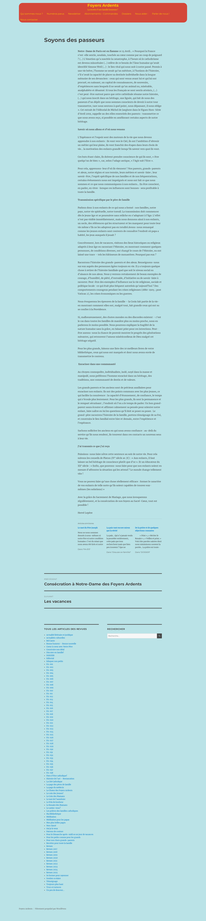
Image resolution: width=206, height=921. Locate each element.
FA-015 (49, 705)
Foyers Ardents (103, 5)
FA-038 (49, 773)
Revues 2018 (51, 852)
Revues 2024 (52, 869)
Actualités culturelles (55, 638)
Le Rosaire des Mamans (56, 805)
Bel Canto (50, 641)
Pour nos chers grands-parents (60, 840)
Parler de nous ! (160, 13)
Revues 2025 (52, 872)
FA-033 (49, 758)
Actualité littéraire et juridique (59, 635)
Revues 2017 (51, 849)
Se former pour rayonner (57, 875)
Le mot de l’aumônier (55, 799)
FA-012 (49, 696)
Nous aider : (141, 13)
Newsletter (74, 13)
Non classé (51, 825)
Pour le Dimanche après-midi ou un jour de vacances (69, 834)
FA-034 (49, 761)
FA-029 (49, 746)
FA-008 (49, 685)
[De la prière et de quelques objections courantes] (149, 540)
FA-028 (49, 743)
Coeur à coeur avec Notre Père (59, 646)
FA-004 (49, 673)
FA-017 (49, 711)
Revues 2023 (51, 867)
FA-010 (49, 690)
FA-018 (49, 714)
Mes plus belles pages (56, 823)
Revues (49, 846)
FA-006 (49, 679)
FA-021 (49, 723)
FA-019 (49, 717)
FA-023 (49, 729)
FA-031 (49, 752)
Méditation (51, 817)
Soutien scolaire (53, 878)
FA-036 (49, 767)
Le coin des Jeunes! (54, 793)
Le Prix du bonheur (54, 802)
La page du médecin (55, 787)
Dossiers (126, 13)
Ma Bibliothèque (53, 814)
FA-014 (49, 702)
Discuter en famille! (55, 652)
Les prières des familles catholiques (62, 811)
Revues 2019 (51, 855)
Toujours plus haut (54, 884)
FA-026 (49, 737)
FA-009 (49, 688)
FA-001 (49, 664)
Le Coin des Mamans (55, 796)
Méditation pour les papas (57, 820)
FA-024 (49, 732)
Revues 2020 (52, 858)
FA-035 (49, 764)
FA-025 (49, 735)
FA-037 (49, 770)
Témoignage (52, 881)
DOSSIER (50, 655)
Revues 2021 (51, 861)
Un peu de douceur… (55, 890)
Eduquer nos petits (54, 661)
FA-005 (49, 676)
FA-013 (49, 699)
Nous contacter (29, 19)
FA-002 (49, 667)
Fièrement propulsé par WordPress (50, 909)
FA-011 (49, 693)
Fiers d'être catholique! (56, 776)
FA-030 (49, 749)
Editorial (50, 658)
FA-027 (49, 740)
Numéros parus (55, 13)
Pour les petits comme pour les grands (63, 837)
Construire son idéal (55, 649)
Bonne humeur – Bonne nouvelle (61, 644)
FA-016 (49, 708)
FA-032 (49, 755)
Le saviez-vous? (53, 808)
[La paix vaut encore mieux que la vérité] (121, 540)
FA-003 (49, 670)
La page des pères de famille (58, 784)
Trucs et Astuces (53, 887)
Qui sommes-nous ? (31, 13)
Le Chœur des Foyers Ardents (59, 790)
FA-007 (49, 682)
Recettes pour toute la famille (59, 843)
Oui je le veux (52, 828)
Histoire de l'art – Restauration (60, 779)
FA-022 (49, 726)
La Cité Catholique (54, 781)
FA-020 (49, 720)
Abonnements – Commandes (101, 13)
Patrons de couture (54, 831)
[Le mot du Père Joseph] (92, 538)
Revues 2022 (52, 864)
